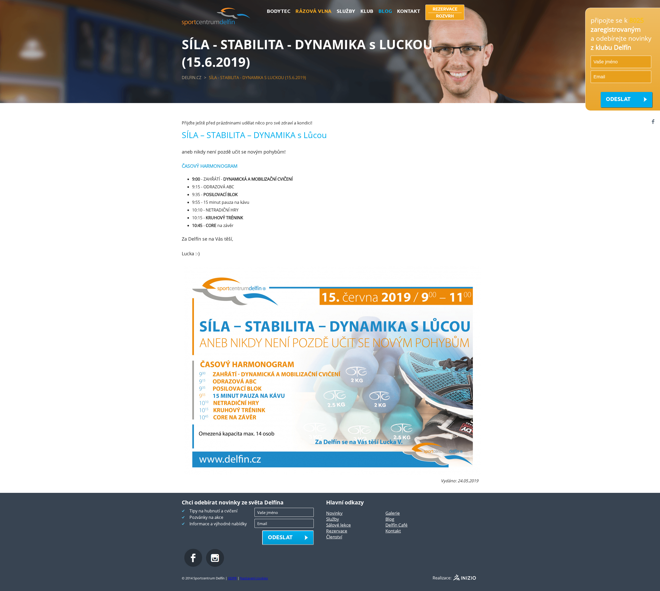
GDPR (232, 578)
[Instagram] (215, 565)
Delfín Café (396, 525)
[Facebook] (653, 121)
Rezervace (336, 531)
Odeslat (618, 98)
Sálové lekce (338, 525)
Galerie (392, 513)
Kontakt (393, 531)
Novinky (334, 513)
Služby (332, 519)
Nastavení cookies (254, 578)
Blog (389, 519)
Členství (334, 537)
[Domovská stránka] (216, 24)
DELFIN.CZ (191, 77)
